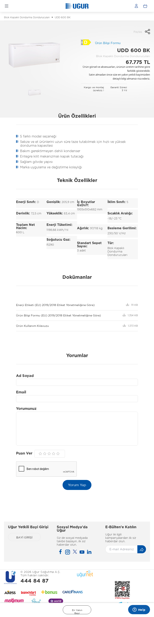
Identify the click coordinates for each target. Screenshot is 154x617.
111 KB (134, 305)
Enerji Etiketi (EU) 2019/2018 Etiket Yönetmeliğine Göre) (55, 305)
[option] (34, 54)
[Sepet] (145, 6)
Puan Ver (24, 453)
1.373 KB (133, 326)
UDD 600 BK (63, 17)
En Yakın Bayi (77, 611)
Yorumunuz (26, 408)
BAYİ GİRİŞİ (24, 537)
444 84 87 (34, 581)
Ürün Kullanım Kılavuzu (32, 325)
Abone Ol (141, 549)
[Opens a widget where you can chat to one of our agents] (139, 610)
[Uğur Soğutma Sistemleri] (77, 6)
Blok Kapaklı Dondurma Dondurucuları (27, 17)
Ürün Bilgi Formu (108, 43)
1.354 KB (133, 315)
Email (21, 392)
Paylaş (138, 31)
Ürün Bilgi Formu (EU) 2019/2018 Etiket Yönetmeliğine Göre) (58, 315)
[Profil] (136, 6)
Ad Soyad (25, 376)
